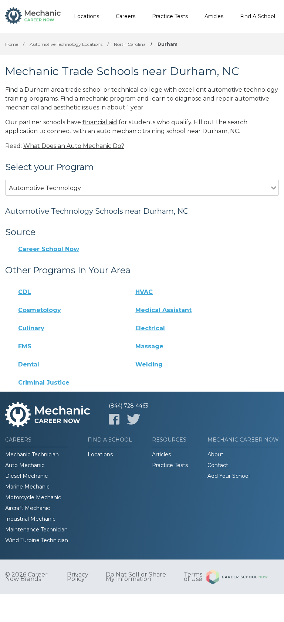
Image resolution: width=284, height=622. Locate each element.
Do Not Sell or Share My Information (136, 576)
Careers (125, 16)
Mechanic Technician (32, 454)
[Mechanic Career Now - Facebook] (114, 419)
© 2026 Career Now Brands (26, 576)
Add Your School (228, 476)
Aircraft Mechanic (27, 508)
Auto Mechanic (24, 465)
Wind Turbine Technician (36, 540)
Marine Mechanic (27, 486)
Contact (217, 465)
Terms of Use (193, 576)
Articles (213, 16)
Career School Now (48, 249)
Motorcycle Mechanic (33, 497)
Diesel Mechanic (26, 476)
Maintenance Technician (36, 529)
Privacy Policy (77, 576)
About (215, 454)
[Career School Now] (242, 576)
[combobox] (138, 198)
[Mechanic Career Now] (33, 16)
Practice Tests (170, 16)
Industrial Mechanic (30, 518)
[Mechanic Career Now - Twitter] (133, 419)
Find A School (257, 16)
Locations (86, 16)
